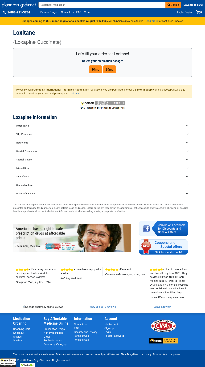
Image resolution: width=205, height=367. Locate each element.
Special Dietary (24, 159)
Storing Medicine (25, 185)
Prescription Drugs (54, 329)
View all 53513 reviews (102, 306)
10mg (95, 69)
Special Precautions (26, 151)
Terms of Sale (82, 339)
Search (174, 5)
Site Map (18, 340)
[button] (8, 362)
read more (74, 93)
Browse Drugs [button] (48, 12)
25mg (110, 69)
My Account (111, 324)
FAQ (78, 12)
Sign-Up (109, 328)
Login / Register (185, 12)
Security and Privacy (85, 332)
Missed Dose (22, 168)
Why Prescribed (24, 134)
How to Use (22, 142)
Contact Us (67, 12)
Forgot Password (114, 336)
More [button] (87, 12)
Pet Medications (53, 340)
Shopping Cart (21, 329)
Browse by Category (55, 344)
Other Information (25, 193)
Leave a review (162, 306)
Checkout (18, 333)
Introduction (22, 125)
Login (107, 332)
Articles (17, 336)
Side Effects (22, 176)
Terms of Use (81, 336)
